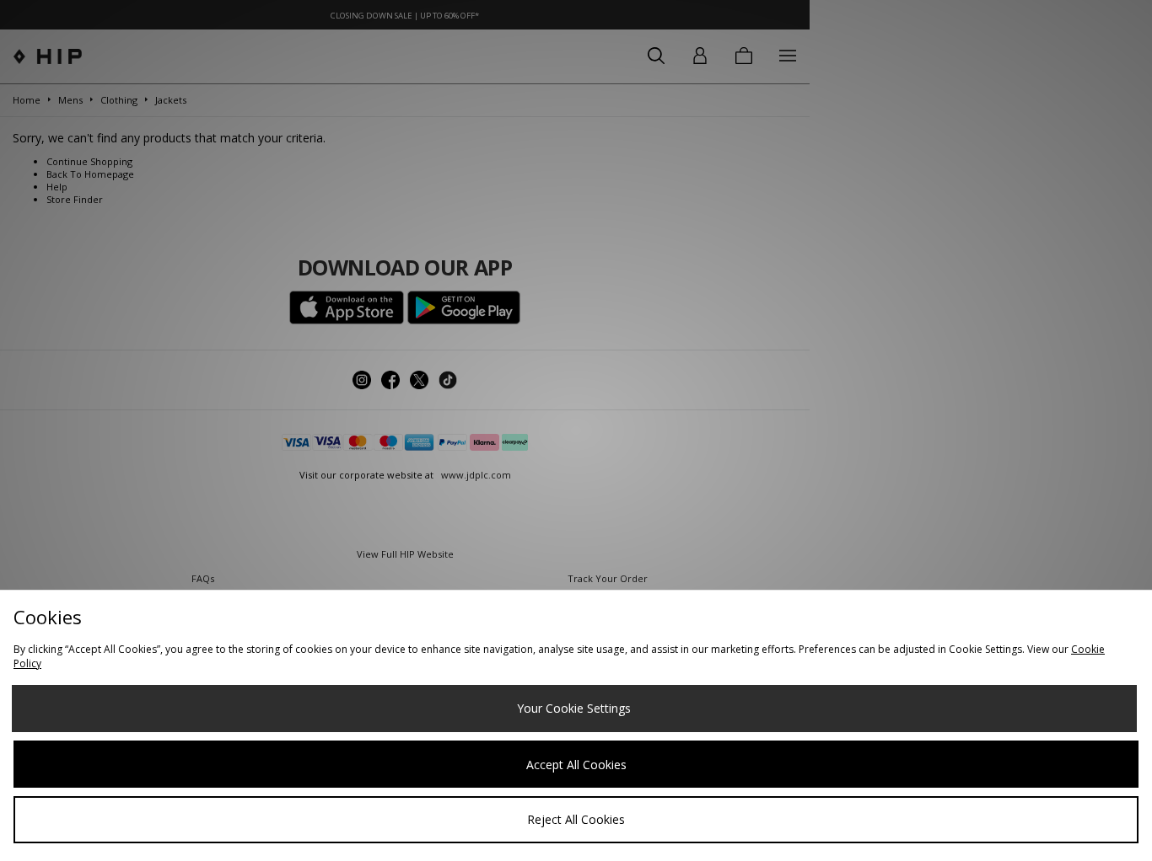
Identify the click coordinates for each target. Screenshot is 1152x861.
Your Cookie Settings (574, 708)
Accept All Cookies (576, 765)
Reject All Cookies (576, 819)
